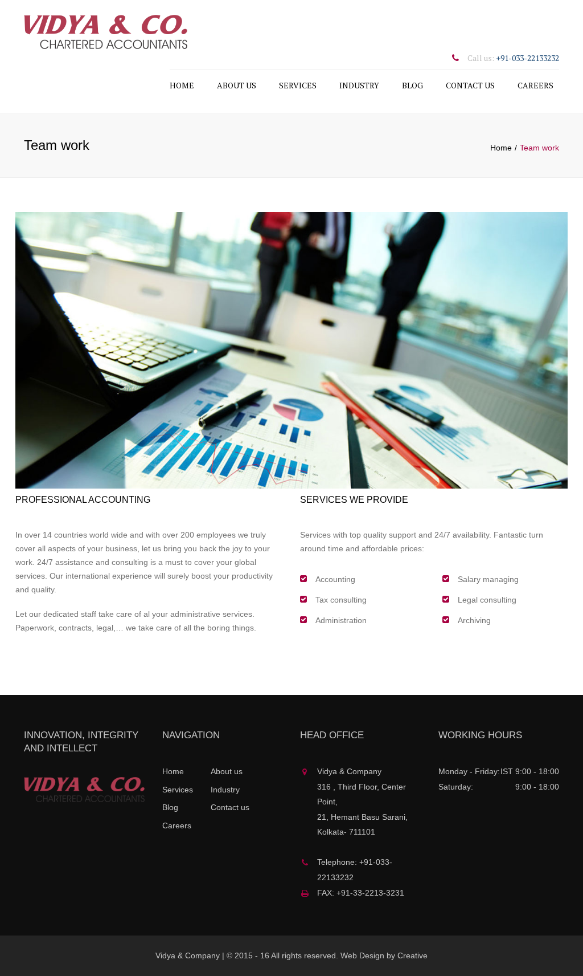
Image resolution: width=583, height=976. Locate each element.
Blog (412, 85)
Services (298, 85)
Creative (412, 955)
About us (236, 85)
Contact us (470, 85)
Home (182, 85)
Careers (535, 85)
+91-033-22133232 (527, 57)
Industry (359, 85)
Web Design (362, 955)
